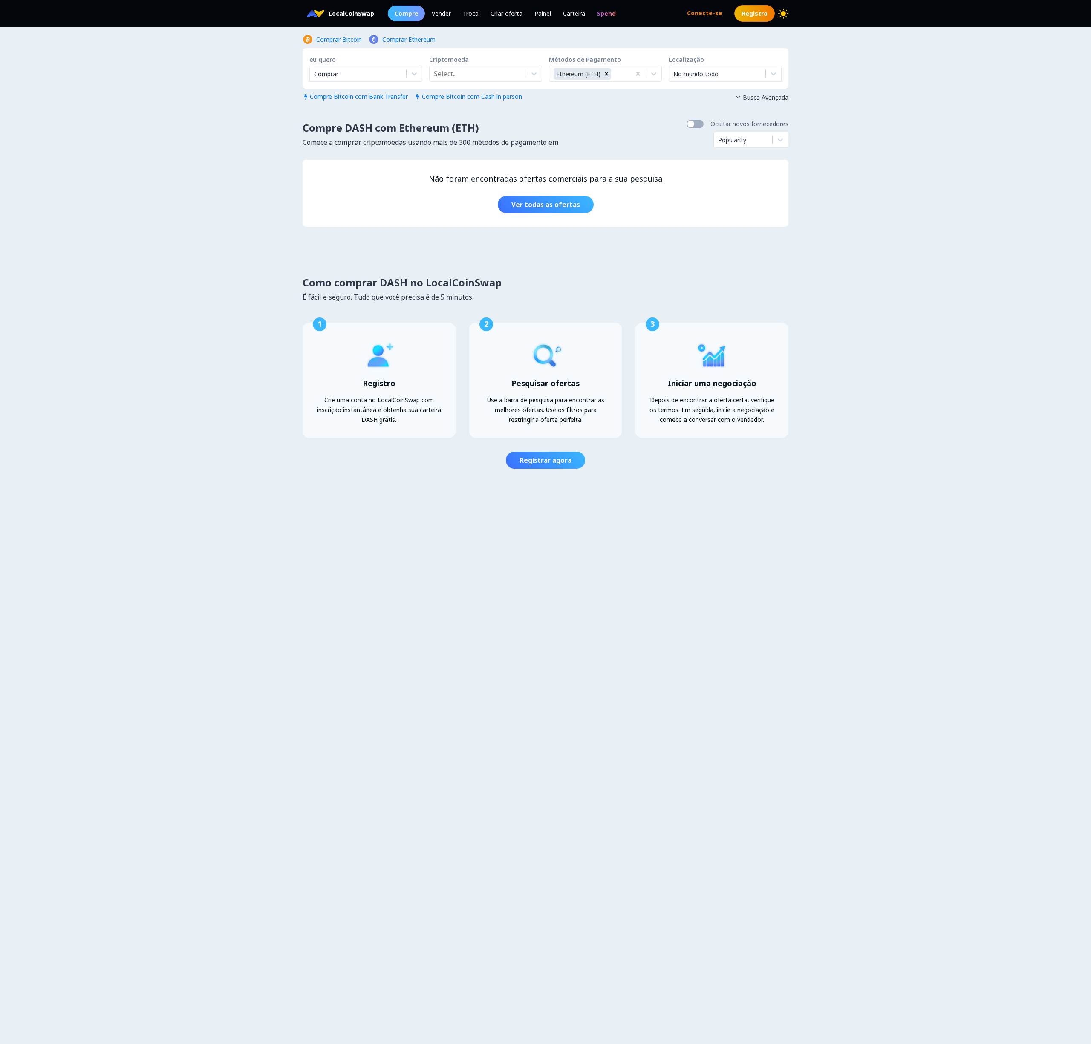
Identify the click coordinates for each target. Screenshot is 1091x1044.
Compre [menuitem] (406, 13)
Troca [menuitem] (471, 13)
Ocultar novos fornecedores (749, 124)
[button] (606, 74)
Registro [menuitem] (755, 13)
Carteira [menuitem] (574, 13)
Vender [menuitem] (441, 13)
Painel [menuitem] (542, 13)
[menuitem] (606, 13)
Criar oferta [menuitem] (506, 13)
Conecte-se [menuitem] (704, 13)
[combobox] (435, 74)
